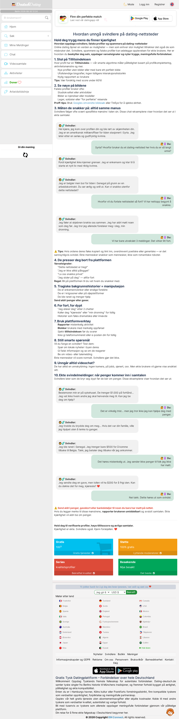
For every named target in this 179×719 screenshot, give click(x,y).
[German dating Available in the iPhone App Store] (104, 668)
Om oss (109, 659)
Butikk (121, 654)
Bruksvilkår (137, 659)
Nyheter (98, 654)
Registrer (160, 4)
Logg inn (144, 4)
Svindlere (110, 654)
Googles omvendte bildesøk (89, 102)
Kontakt (169, 659)
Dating (29, 4)
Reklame (97, 659)
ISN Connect (115, 717)
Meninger (132, 654)
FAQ (115, 663)
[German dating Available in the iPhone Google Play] (127, 668)
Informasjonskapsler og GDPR (73, 659)
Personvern (121, 659)
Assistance (170, 712)
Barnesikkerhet (154, 659)
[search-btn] (47, 18)
